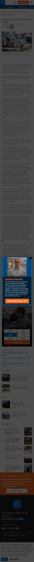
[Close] (30, 258)
